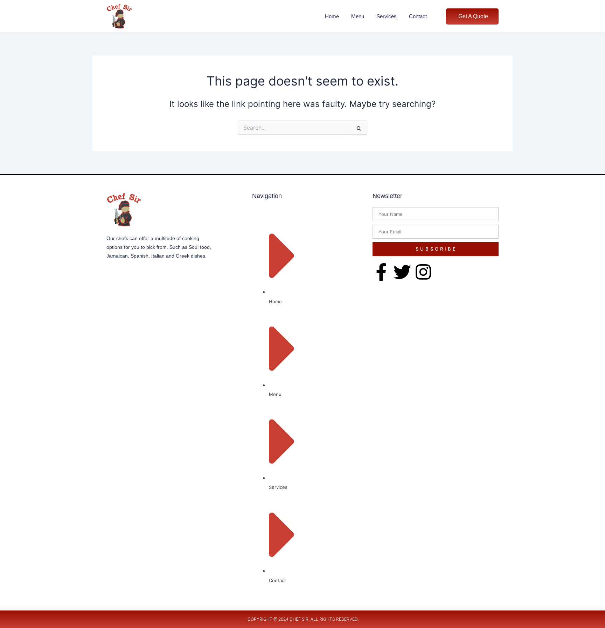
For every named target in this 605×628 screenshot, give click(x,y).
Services (386, 16)
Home (332, 16)
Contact (418, 16)
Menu (357, 16)
